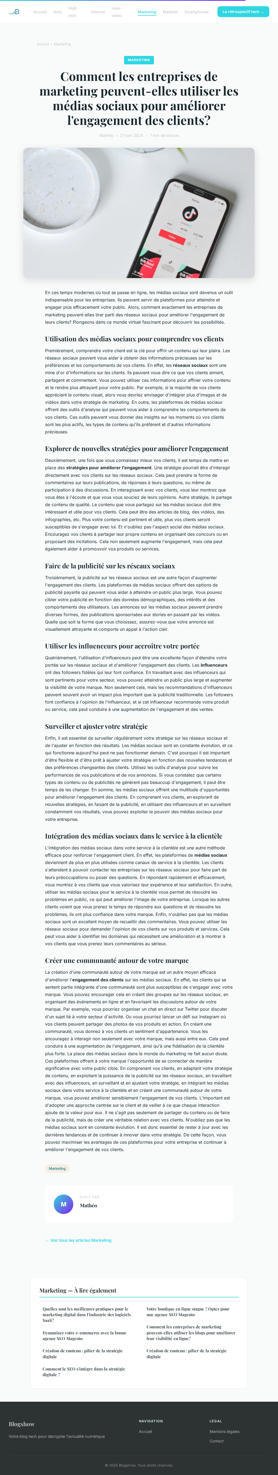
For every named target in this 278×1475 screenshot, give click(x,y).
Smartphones (196, 12)
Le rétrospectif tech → (243, 11)
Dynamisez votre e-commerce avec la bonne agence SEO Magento (85, 1335)
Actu (57, 12)
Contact (217, 1441)
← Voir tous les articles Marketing (78, 1240)
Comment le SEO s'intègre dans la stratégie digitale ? (84, 1371)
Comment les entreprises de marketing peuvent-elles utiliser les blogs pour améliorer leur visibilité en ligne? (191, 1332)
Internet (98, 12)
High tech (72, 12)
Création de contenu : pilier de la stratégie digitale (83, 1353)
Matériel (170, 12)
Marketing (147, 12)
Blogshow (21, 1423)
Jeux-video (117, 12)
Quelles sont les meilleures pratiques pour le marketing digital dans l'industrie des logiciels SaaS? (87, 1314)
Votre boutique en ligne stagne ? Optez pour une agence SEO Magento (188, 1311)
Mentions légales (224, 1431)
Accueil (40, 12)
